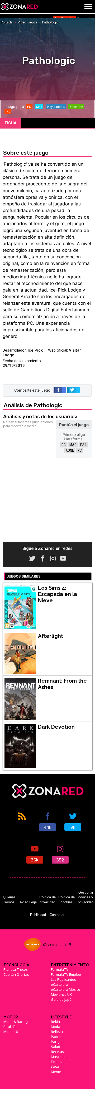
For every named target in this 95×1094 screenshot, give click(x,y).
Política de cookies (66, 899)
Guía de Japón (62, 999)
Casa (55, 1066)
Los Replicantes (63, 979)
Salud (55, 1046)
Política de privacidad (47, 899)
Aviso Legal (28, 902)
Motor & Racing (15, 1021)
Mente (56, 1071)
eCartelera (59, 984)
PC (63, 445)
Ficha (10, 123)
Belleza (57, 1031)
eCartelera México (65, 989)
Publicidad (38, 915)
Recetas (57, 1051)
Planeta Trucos (15, 969)
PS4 (83, 445)
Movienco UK (61, 994)
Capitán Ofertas (16, 974)
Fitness (56, 1061)
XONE (70, 450)
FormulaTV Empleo (66, 974)
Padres (57, 1036)
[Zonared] (19, 6)
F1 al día (10, 1026)
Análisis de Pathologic (33, 405)
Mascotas (58, 1056)
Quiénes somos (9, 899)
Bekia (55, 1021)
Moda (55, 1026)
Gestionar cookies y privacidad (85, 897)
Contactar (57, 915)
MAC (73, 445)
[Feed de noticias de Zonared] (22, 821)
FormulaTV (59, 969)
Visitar (75, 350)
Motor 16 (10, 1031)
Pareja (56, 1041)
